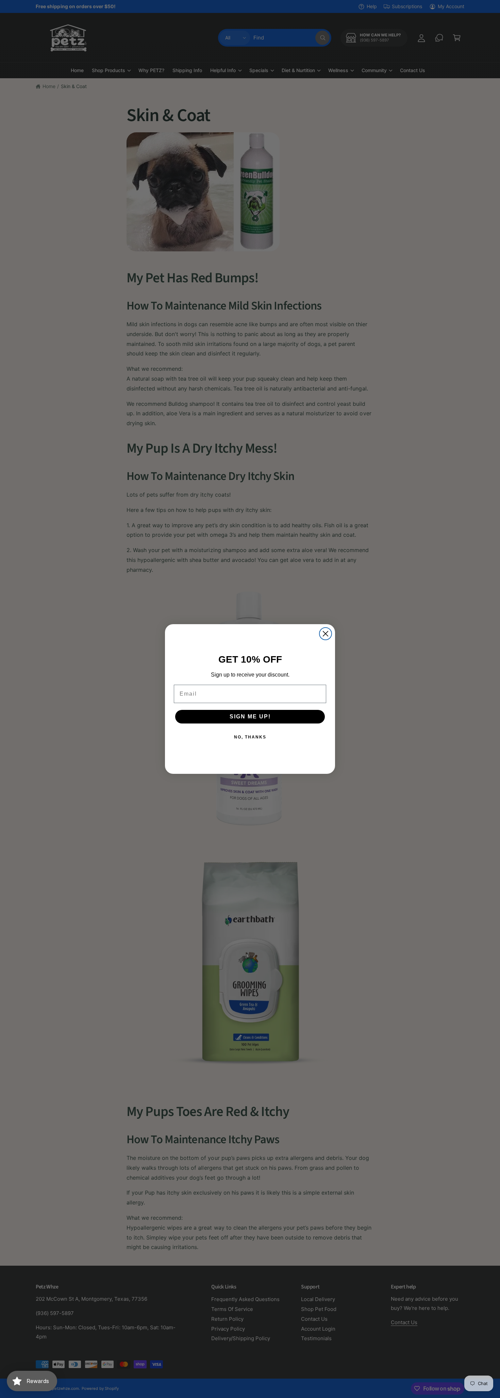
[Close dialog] (325, 634)
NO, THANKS (250, 737)
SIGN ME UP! (250, 716)
